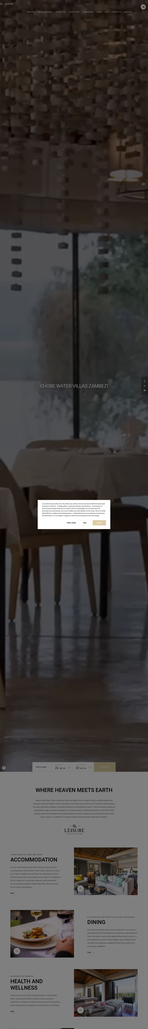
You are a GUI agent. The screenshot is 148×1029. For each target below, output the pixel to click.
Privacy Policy (46, 508)
